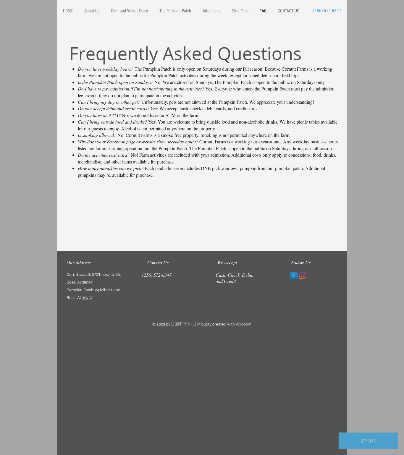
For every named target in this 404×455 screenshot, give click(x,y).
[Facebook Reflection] (294, 275)
